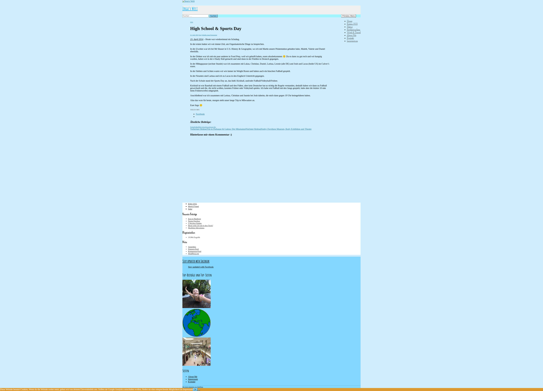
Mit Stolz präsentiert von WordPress (192, 387)
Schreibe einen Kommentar (209, 35)
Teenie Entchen (194, 221)
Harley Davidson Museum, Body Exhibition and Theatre (279, 129)
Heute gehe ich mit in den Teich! (200, 226)
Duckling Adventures (196, 228)
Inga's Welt (190, 8)
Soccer (208, 127)
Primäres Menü (348, 16)
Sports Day (213, 127)
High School (202, 127)
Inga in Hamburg (194, 219)
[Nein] (199, 390)
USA (191, 22)
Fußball (196, 127)
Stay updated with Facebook (195, 261)
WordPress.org (193, 254)
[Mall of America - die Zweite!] (196, 365)
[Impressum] (196, 336)
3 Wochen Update (195, 223)
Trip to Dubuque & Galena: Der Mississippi (218, 129)
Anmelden (192, 247)
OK (195, 389)
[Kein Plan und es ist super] (196, 307)
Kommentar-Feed (194, 251)
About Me (351, 35)
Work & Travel (354, 32)
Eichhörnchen (353, 29)
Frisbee (192, 127)
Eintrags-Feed (193, 249)
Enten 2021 (352, 24)
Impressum (352, 40)
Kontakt (350, 38)
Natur (350, 26)
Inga (200, 35)
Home (349, 21)
